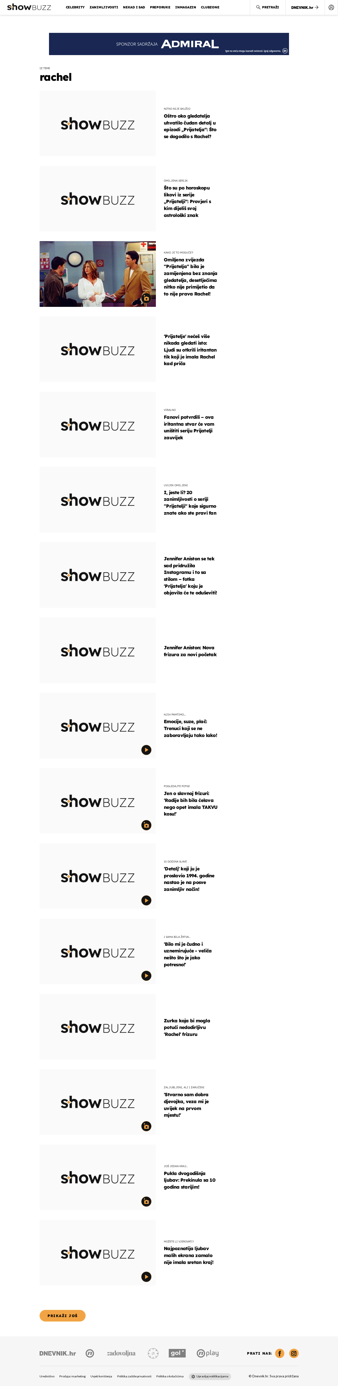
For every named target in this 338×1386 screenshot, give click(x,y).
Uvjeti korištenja (101, 1376)
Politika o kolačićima (170, 1376)
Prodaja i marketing (72, 1376)
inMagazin (185, 7)
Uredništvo (47, 1376)
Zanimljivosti (104, 7)
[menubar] (331, 7)
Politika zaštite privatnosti (134, 1376)
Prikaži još (62, 1315)
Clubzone (210, 7)
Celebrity (75, 7)
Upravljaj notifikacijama (212, 1376)
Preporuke (160, 7)
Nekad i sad (134, 7)
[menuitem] (331, 7)
